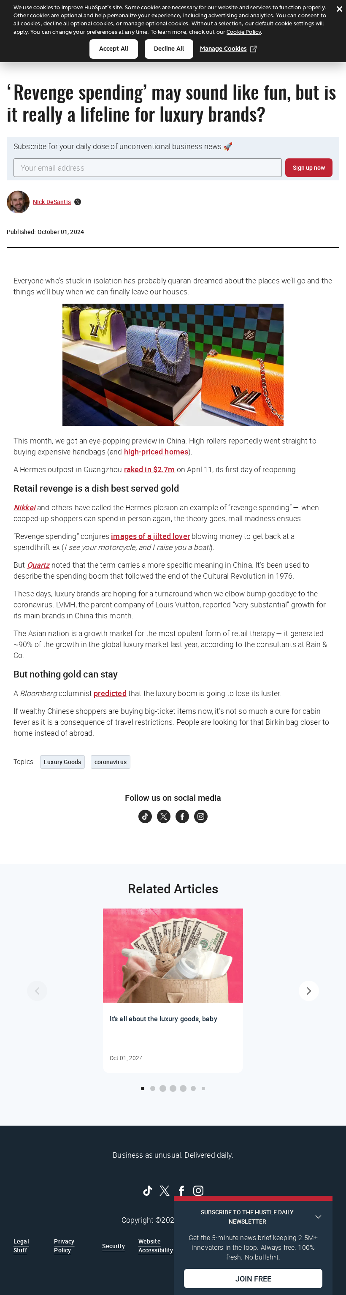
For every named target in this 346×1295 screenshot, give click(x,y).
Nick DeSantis (52, 202)
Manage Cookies (223, 48)
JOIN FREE (253, 1278)
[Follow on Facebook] (182, 816)
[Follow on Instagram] (201, 816)
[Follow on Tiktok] (145, 816)
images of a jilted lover (150, 536)
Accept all (113, 48)
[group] (173, 991)
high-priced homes (156, 451)
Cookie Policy (244, 32)
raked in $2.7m (149, 469)
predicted (110, 693)
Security (113, 1246)
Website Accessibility (155, 1245)
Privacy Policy (64, 1245)
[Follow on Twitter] (163, 816)
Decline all (169, 48)
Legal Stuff (21, 1245)
